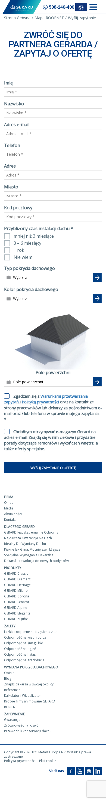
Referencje (12, 690)
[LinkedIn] (98, 771)
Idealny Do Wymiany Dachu (25, 543)
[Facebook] (71, 771)
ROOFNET (11, 707)
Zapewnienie (14, 714)
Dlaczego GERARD (19, 526)
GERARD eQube (16, 619)
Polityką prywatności (40, 401)
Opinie (9, 673)
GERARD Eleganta (17, 613)
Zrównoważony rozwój (21, 725)
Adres (10, 166)
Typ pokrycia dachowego (29, 268)
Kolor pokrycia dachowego (31, 289)
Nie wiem (23, 257)
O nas (8, 502)
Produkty (12, 567)
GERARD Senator (16, 602)
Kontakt (10, 519)
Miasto (11, 187)
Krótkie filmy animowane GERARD (29, 701)
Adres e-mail (16, 124)
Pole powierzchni (53, 372)
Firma (8, 497)
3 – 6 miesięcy (27, 243)
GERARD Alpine (15, 607)
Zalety (9, 626)
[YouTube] (80, 771)
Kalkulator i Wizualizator (22, 695)
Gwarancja (12, 719)
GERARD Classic (16, 573)
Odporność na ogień (20, 648)
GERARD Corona (16, 596)
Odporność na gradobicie (24, 660)
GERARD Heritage (17, 585)
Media (9, 508)
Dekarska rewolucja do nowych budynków (36, 560)
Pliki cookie (47, 761)
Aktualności (13, 514)
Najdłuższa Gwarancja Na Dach (28, 538)
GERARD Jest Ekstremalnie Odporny (31, 532)
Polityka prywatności (20, 761)
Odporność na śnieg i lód (23, 643)
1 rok (19, 250)
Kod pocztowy (18, 208)
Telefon (12, 145)
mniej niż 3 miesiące (34, 236)
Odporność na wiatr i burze (25, 637)
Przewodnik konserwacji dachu (27, 731)
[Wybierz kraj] (81, 7)
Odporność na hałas (20, 654)
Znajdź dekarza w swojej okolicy (29, 684)
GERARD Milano (16, 590)
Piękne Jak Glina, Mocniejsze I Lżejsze (32, 549)
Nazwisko (14, 104)
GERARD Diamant (17, 579)
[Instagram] (89, 771)
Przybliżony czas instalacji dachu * (38, 228)
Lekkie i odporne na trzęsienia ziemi (31, 631)
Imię (8, 83)
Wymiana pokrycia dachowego (31, 667)
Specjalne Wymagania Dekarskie (29, 555)
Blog (7, 678)
